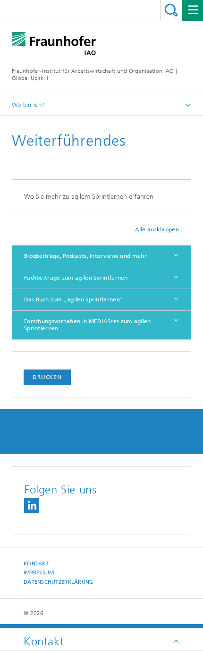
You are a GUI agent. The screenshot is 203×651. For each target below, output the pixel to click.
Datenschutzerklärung (58, 582)
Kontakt (36, 564)
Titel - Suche (171, 10)
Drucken (47, 377)
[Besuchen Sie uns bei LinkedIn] (31, 505)
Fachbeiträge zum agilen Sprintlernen (76, 277)
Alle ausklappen (157, 229)
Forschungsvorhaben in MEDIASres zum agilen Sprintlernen (87, 325)
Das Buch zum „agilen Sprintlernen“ (73, 299)
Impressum (39, 573)
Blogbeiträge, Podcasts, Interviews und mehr (85, 256)
